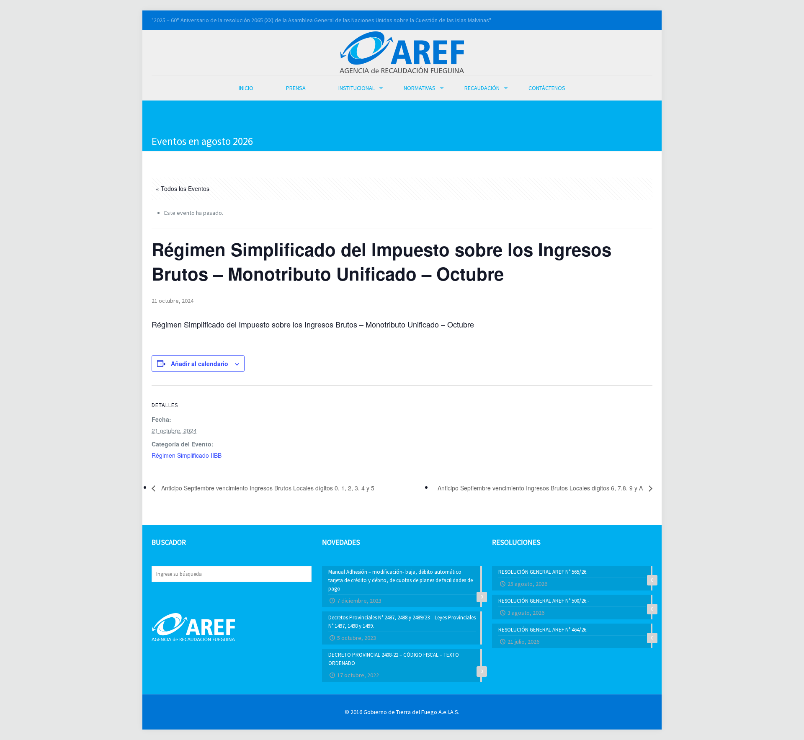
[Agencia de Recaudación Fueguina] (402, 51)
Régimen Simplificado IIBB (187, 455)
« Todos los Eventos (182, 188)
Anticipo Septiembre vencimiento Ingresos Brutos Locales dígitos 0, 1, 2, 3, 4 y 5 (267, 488)
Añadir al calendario (199, 363)
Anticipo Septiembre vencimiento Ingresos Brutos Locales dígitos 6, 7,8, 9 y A (541, 488)
